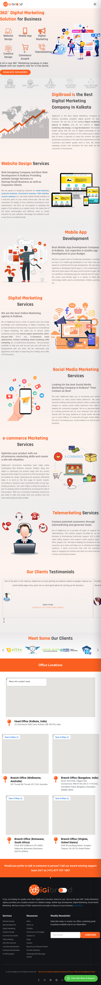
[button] (3, 650)
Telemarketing (43, 52)
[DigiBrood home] (12, 4)
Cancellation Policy (87, 972)
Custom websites (8, 196)
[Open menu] (95, 4)
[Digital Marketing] (42, 31)
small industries (42, 191)
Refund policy (60, 972)
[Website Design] (8, 31)
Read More (78, 905)
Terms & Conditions (46, 972)
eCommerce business (27, 193)
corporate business (9, 193)
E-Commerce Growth (25, 55)
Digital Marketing (42, 37)
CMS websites (43, 193)
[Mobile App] (25, 31)
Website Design (8, 37)
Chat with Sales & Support (83, 978)
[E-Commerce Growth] (25, 47)
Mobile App (25, 36)
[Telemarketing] (42, 47)
